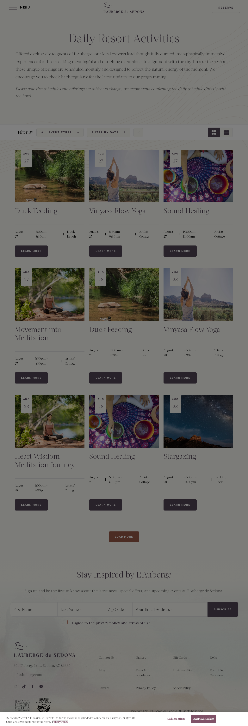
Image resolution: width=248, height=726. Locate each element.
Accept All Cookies (203, 718)
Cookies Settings (176, 718)
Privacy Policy (60, 721)
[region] (124, 719)
